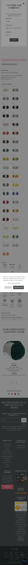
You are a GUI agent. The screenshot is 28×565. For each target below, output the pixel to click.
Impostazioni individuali (14, 283)
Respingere (8, 287)
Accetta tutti (18, 287)
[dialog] (14, 282)
